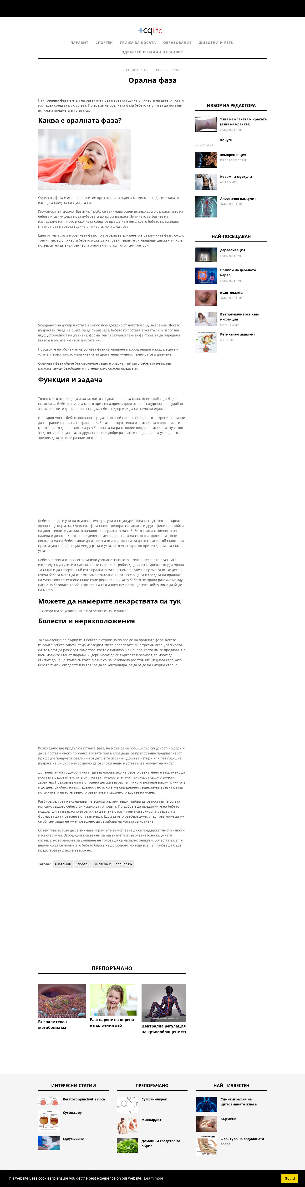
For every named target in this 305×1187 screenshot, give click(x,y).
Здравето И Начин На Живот (152, 52)
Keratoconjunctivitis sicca (84, 1099)
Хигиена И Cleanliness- (113, 864)
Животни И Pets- (216, 42)
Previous (31, 996)
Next (193, 996)
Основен (131, 70)
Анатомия (63, 864)
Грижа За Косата (138, 42)
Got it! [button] (290, 1178)
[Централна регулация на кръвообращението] (165, 1003)
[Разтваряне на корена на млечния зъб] (113, 1000)
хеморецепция (233, 154)
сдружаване (73, 1138)
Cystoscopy (72, 1112)
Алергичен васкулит (238, 198)
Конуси (226, 140)
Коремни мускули (236, 176)
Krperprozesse (156, 70)
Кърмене (228, 1118)
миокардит (152, 1119)
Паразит (79, 42)
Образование (177, 42)
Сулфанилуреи (154, 1099)
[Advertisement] (112, 285)
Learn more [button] (153, 1178)
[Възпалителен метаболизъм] (62, 1000)
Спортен (104, 42)
